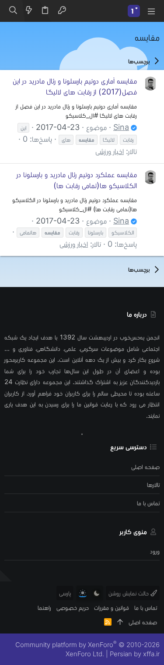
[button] (151, 11)
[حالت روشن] (83, 593)
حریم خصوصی (72, 607)
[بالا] (120, 622)
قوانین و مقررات (111, 607)
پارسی (65, 593)
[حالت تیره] (97, 593)
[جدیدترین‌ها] (28, 11)
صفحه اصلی (145, 466)
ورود (155, 551)
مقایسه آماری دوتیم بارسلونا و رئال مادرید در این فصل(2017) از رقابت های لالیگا (75, 86)
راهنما (44, 607)
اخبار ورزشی (109, 151)
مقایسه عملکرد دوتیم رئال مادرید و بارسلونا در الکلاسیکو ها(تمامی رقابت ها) (77, 180)
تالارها (153, 484)
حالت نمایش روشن (129, 593)
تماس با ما (148, 503)
